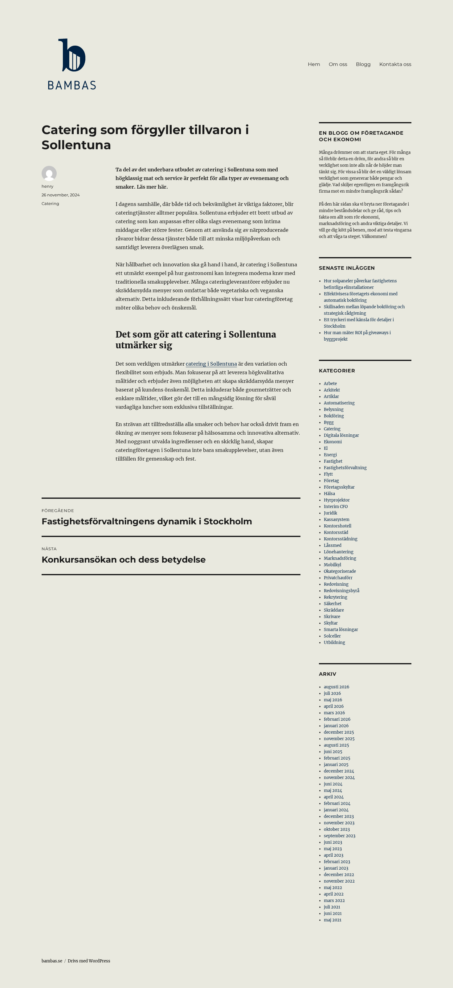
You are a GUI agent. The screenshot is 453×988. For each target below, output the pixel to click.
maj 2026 (333, 700)
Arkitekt (332, 390)
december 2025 (339, 732)
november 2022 (339, 881)
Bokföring (334, 416)
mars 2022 (334, 900)
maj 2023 (333, 848)
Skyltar (331, 623)
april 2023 (333, 855)
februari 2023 (337, 861)
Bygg (329, 422)
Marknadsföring (340, 558)
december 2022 (339, 874)
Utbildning (334, 642)
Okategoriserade (340, 571)
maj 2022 (333, 887)
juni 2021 (333, 913)
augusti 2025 (336, 745)
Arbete (330, 383)
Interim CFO (336, 506)
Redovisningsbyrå (341, 590)
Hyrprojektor (337, 500)
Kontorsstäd (336, 532)
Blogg (363, 64)
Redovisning (336, 584)
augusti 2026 (336, 687)
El (326, 448)
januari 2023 (336, 868)
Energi (330, 454)
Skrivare (332, 616)
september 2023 (339, 835)
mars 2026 (334, 712)
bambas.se (52, 961)
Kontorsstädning (340, 539)
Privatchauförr (338, 577)
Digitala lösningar (341, 435)
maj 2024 (333, 790)
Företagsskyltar (339, 487)
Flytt (328, 474)
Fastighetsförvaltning (345, 467)
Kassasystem (336, 519)
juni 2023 (333, 842)
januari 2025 (336, 764)
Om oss (338, 64)
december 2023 (339, 816)
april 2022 (334, 894)
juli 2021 (332, 907)
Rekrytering (335, 597)
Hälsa (329, 493)
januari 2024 (336, 810)
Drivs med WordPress (89, 961)
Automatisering (339, 403)
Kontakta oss (395, 64)
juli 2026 (332, 693)
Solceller (332, 636)
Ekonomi (333, 442)
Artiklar (331, 396)
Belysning (334, 409)
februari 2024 (337, 803)
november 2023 (339, 823)
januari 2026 (336, 725)
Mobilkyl (332, 565)
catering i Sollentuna (211, 364)
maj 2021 (332, 920)
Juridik (330, 513)
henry (47, 186)
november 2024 (339, 777)
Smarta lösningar (341, 629)
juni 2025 (333, 751)
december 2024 (339, 771)
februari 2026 (337, 719)
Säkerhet (332, 603)
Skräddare (334, 610)
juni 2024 (333, 784)
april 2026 (334, 706)
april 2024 (334, 797)
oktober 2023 (337, 829)
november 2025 (339, 738)
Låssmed (332, 545)
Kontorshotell (337, 526)
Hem (314, 64)
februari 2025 (337, 758)
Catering (50, 203)
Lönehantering (338, 552)
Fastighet (333, 461)
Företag (331, 480)
